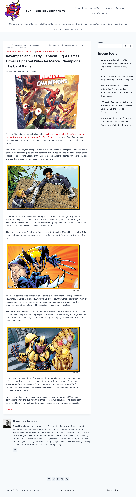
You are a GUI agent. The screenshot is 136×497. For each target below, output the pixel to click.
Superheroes (58, 52)
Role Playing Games (48, 24)
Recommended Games (92, 8)
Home (8, 45)
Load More (68, 468)
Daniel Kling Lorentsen (16, 71)
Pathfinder (57, 29)
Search (101, 42)
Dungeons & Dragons (117, 24)
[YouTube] (49, 479)
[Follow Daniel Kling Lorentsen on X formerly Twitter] (15, 450)
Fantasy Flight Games (26, 52)
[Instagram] (53, 479)
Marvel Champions (44, 52)
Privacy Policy (111, 490)
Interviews (119, 8)
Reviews (108, 8)
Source (9, 409)
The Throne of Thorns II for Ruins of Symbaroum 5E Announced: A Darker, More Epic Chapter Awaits (116, 121)
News (77, 8)
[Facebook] (62, 479)
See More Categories (73, 29)
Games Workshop (97, 24)
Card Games (81, 24)
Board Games (30, 24)
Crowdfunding (15, 24)
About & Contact (68, 490)
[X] (67, 479)
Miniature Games (66, 24)
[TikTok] (58, 479)
